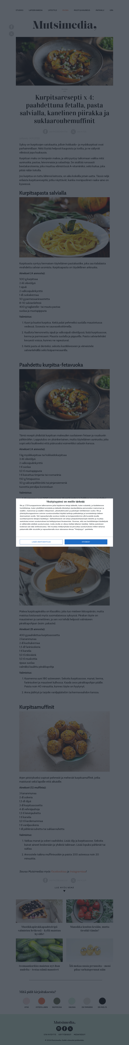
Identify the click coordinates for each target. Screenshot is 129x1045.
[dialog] (64, 522)
